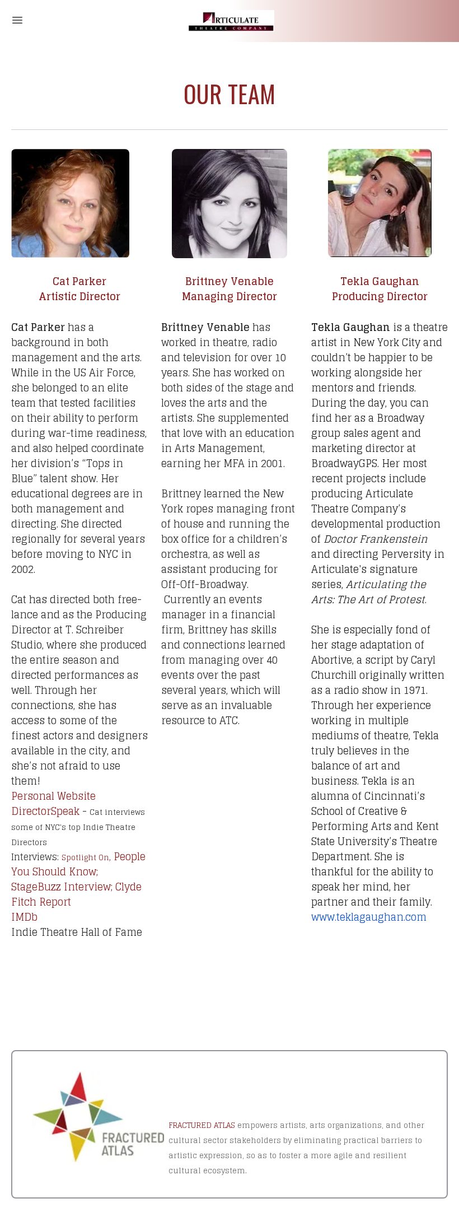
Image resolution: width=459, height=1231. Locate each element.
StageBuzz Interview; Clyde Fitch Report (76, 894)
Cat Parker (79, 281)
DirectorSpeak (45, 811)
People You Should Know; (78, 863)
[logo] (229, 21)
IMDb (24, 917)
